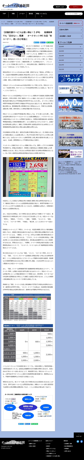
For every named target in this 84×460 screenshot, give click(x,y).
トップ (3, 21)
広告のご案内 (32, 446)
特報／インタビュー (41, 15)
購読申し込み (60, 7)
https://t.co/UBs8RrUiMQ (66, 169)
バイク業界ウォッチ (51, 453)
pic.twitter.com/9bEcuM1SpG (67, 170)
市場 (13, 13)
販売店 (31, 13)
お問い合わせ (68, 451)
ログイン (76, 7)
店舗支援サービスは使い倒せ (15, 21)
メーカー (22, 13)
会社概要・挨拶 (68, 443)
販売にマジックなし (51, 448)
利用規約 (67, 448)
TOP (4, 13)
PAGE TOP (78, 435)
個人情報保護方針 (69, 446)
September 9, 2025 (75, 173)
